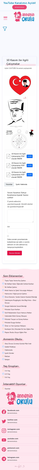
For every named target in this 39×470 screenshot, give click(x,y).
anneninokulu (19, 7)
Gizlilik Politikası (10, 347)
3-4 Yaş (7, 371)
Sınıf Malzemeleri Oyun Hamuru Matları (18, 313)
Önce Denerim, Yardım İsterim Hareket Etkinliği (21, 297)
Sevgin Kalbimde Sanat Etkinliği (15, 306)
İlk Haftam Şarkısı (11, 287)
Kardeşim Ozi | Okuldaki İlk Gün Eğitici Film (19, 329)
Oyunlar (7, 389)
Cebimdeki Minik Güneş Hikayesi (16, 316)
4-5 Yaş (7, 374)
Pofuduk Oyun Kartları (12, 309)
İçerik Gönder (9, 353)
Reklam (7, 356)
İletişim (7, 360)
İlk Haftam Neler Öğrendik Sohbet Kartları (19, 284)
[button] (6, 16)
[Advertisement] (19, 43)
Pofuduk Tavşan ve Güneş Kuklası (16, 319)
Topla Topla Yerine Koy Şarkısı (15, 281)
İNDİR (30, 156)
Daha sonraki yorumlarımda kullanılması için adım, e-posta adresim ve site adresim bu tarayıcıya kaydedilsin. (18, 243)
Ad (8, 226)
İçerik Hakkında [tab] (21, 184)
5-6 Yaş (7, 377)
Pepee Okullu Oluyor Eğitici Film (16, 332)
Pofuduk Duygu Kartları (13, 323)
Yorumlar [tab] (9, 184)
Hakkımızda (8, 350)
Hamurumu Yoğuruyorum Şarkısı (16, 294)
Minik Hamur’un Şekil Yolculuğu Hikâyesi (18, 290)
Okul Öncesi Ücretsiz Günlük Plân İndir (18, 344)
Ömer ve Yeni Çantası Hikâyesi (15, 326)
